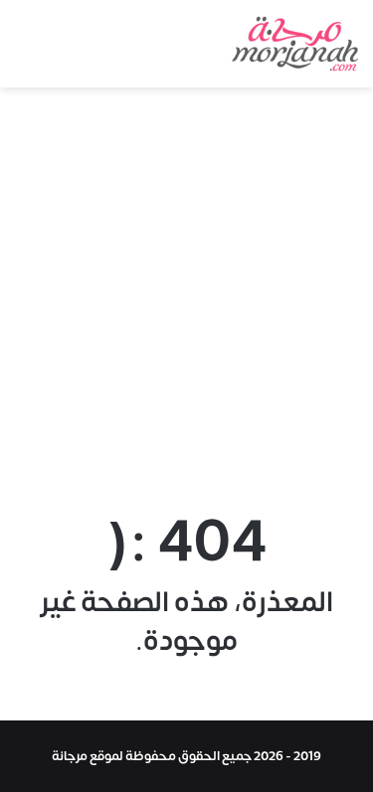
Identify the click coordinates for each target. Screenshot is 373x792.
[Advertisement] (186, 283)
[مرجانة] (295, 44)
